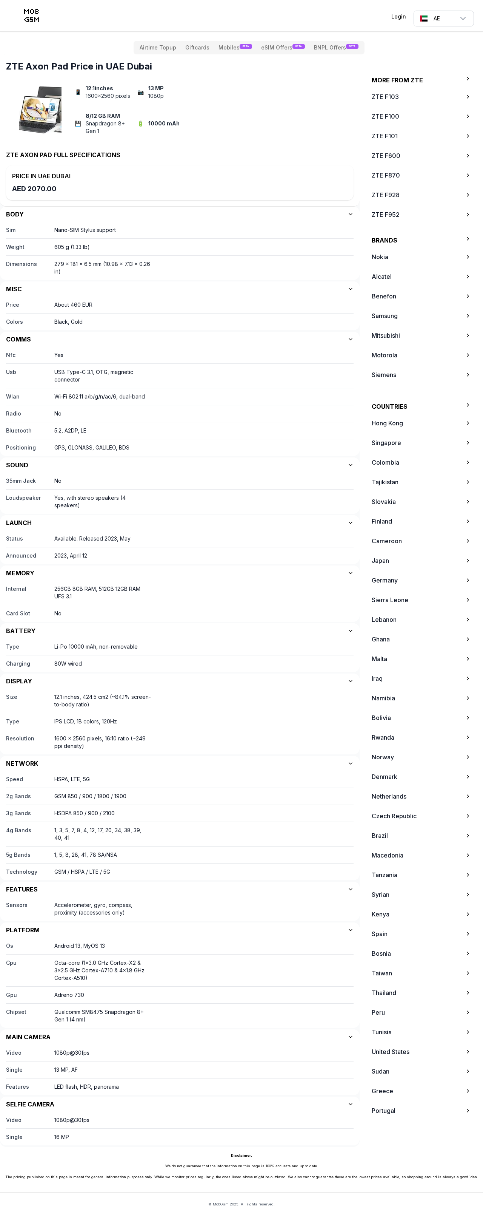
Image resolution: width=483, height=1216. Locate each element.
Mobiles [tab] (233, 47)
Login (398, 16)
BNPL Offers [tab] (334, 47)
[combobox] (444, 18)
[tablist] (249, 47)
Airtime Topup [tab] (158, 47)
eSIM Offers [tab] (281, 47)
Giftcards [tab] (197, 47)
